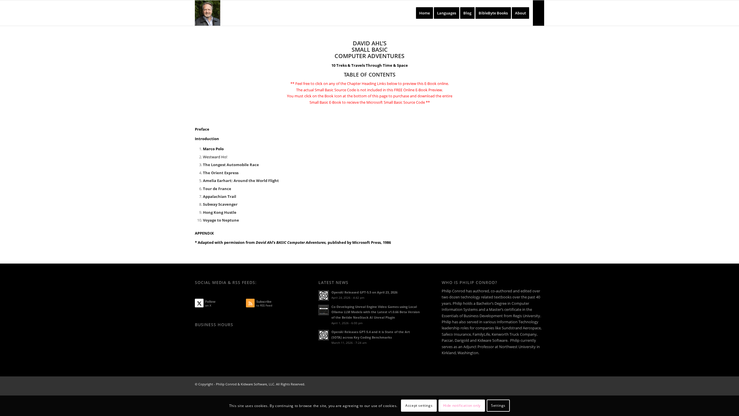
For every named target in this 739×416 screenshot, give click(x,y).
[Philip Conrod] (207, 13)
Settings (498, 405)
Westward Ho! (215, 156)
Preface (202, 129)
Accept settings (418, 405)
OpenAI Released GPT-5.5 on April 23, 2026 (364, 292)
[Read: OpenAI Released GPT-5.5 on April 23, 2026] (323, 295)
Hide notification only (462, 405)
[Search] (538, 13)
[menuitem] (424, 13)
